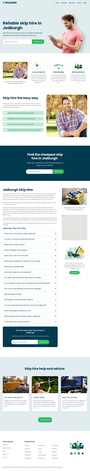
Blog (84, 3)
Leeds (39, 448)
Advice (79, 3)
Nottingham (28, 452)
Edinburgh (54, 458)
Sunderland (28, 458)
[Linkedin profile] (79, 454)
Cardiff (40, 452)
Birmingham (41, 445)
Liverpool (27, 448)
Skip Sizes (72, 3)
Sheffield (54, 448)
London (27, 445)
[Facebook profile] (71, 454)
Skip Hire (64, 3)
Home (57, 3)
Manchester (55, 445)
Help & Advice (45, 420)
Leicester (54, 455)
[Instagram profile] (75, 454)
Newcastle (27, 455)
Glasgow (54, 452)
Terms (4, 457)
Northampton (42, 455)
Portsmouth (41, 458)
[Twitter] (82, 454)
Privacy (5, 454)
